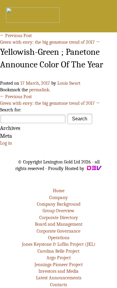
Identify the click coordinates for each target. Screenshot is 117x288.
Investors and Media (58, 271)
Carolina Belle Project (59, 251)
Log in (6, 143)
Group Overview (58, 210)
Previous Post (16, 35)
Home (58, 190)
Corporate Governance (58, 231)
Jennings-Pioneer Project (58, 264)
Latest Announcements (58, 278)
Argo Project (58, 257)
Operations (58, 237)
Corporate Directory (58, 217)
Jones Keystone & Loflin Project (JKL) (58, 244)
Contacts (58, 284)
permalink (39, 90)
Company (58, 197)
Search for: (10, 110)
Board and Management (58, 224)
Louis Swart (68, 83)
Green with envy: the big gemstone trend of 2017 (50, 42)
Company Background (58, 204)
